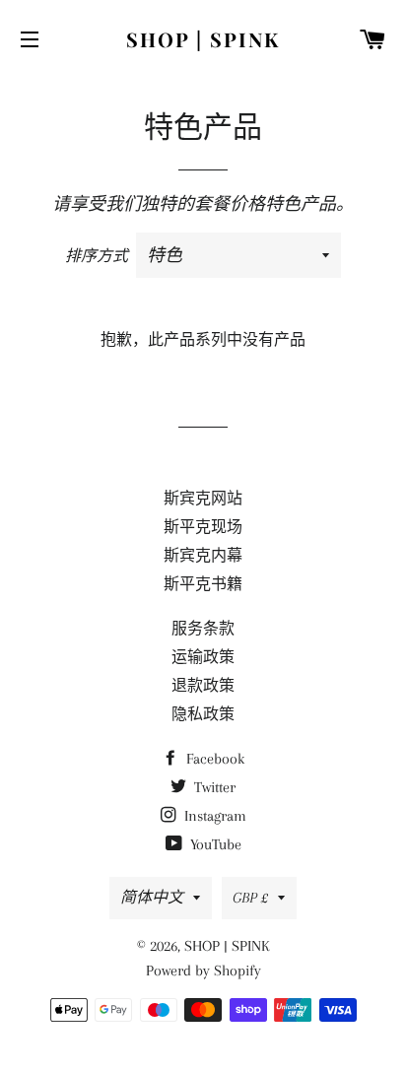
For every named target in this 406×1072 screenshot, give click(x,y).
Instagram (213, 816)
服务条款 (203, 628)
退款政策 (203, 686)
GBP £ (250, 897)
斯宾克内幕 (203, 556)
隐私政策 (203, 714)
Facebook (213, 759)
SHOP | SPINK (203, 39)
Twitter (213, 787)
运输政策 (203, 657)
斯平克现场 (203, 527)
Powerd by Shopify (203, 970)
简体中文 (151, 897)
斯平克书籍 (203, 584)
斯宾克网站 (203, 498)
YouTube (213, 844)
